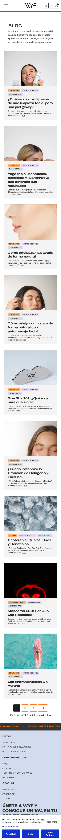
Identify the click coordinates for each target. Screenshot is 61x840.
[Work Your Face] (30, 5)
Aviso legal (9, 743)
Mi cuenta (8, 777)
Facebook (8, 794)
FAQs (5, 764)
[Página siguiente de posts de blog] (43, 708)
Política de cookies (14, 752)
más (23, 116)
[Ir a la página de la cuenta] (51, 5)
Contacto (8, 768)
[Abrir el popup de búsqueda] (46, 5)
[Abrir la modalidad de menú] (6, 6)
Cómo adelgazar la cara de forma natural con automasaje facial (30, 327)
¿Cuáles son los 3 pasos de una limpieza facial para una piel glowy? (30, 103)
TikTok (6, 799)
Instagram (9, 789)
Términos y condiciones (17, 773)
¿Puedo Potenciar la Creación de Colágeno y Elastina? (28, 472)
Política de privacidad (16, 747)
